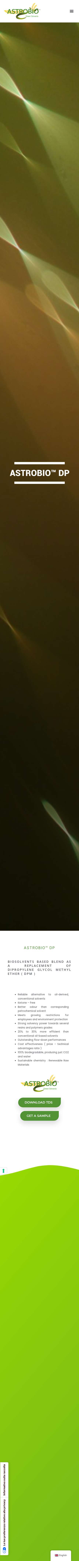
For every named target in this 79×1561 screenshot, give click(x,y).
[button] (72, 11)
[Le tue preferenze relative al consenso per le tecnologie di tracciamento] (3, 1170)
